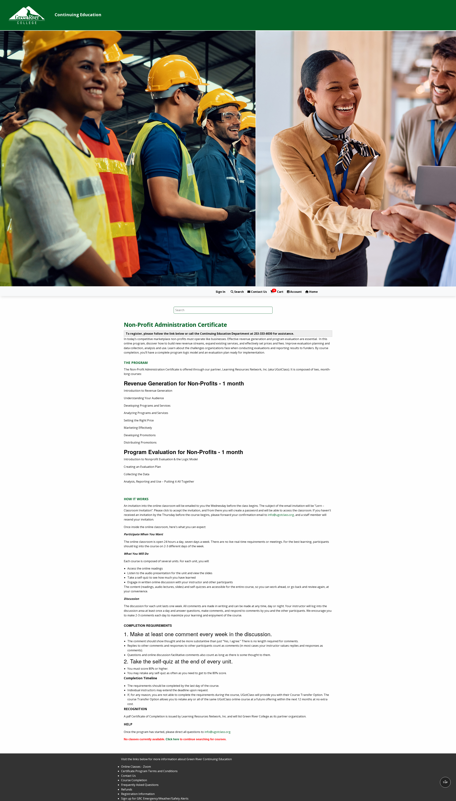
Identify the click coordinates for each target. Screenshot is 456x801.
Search (239, 292)
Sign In (220, 292)
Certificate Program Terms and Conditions (149, 771)
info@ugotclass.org (281, 515)
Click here (172, 739)
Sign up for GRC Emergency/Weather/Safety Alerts (154, 798)
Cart (278, 292)
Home (313, 292)
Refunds (126, 789)
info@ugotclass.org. (217, 732)
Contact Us (258, 292)
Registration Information (138, 794)
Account (295, 292)
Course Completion (134, 780)
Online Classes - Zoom (136, 767)
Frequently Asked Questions (140, 785)
